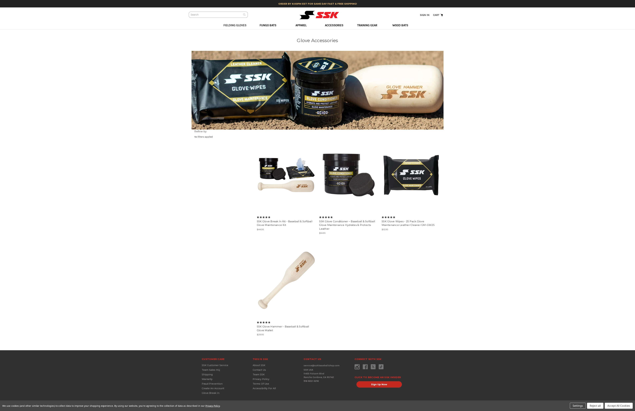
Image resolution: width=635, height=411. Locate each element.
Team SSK (259, 374)
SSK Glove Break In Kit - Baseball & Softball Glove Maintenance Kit (284, 223)
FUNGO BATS (268, 25)
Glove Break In (210, 393)
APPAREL (301, 25)
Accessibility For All (264, 388)
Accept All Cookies (618, 406)
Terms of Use (261, 383)
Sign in (424, 15)
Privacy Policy (261, 379)
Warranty (207, 379)
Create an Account (213, 388)
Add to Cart (348, 178)
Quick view (283, 172)
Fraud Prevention (212, 383)
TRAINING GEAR (367, 25)
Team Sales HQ (211, 369)
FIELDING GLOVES (234, 25)
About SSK (259, 365)
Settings (578, 406)
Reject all (595, 406)
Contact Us (259, 369)
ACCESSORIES (334, 25)
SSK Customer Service (215, 365)
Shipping (207, 374)
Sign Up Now (379, 384)
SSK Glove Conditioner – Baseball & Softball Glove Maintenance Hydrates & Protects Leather (347, 225)
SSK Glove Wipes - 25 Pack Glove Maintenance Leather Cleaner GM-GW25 (408, 223)
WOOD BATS (400, 25)
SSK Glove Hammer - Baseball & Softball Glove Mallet (283, 328)
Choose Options (286, 178)
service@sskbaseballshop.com (321, 365)
